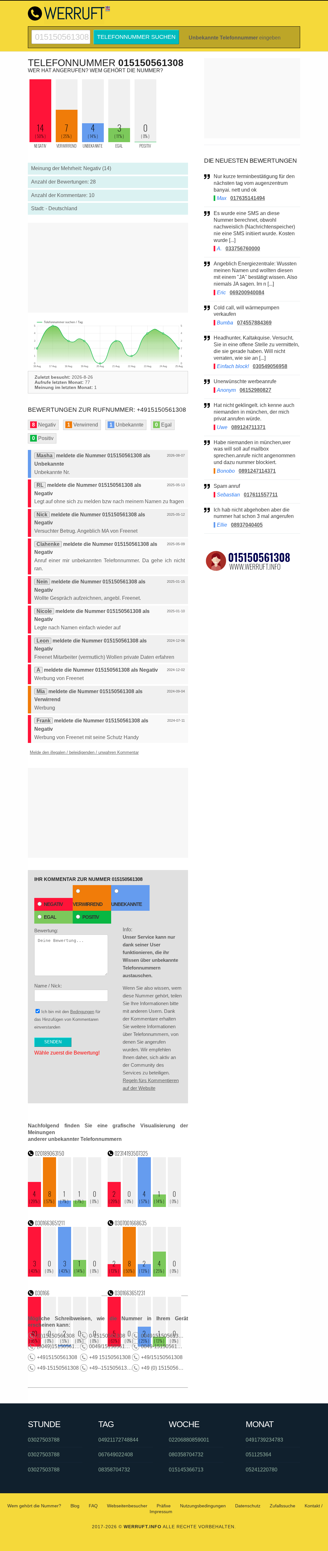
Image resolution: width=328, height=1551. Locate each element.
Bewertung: (46, 930)
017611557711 (261, 494)
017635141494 (247, 198)
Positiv (90, 917)
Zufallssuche (282, 1505)
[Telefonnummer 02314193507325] (144, 1205)
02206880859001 (189, 1440)
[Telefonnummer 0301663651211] (65, 1275)
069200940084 (247, 292)
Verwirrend (87, 904)
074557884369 (254, 322)
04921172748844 (118, 1440)
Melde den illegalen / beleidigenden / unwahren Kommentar (84, 752)
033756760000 (243, 248)
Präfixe (164, 1505)
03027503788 (44, 1440)
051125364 (258, 1454)
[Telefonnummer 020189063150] (65, 1205)
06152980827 (255, 390)
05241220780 (261, 1469)
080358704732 (186, 1454)
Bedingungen (82, 1011)
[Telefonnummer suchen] (60, 32)
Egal (50, 917)
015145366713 (186, 1469)
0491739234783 (264, 1440)
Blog (74, 1505)
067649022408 (115, 1454)
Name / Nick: (48, 985)
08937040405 (247, 525)
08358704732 (114, 1469)
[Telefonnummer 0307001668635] (144, 1275)
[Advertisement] (108, 268)
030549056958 (270, 366)
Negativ (53, 904)
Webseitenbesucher (127, 1505)
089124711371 (248, 427)
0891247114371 (257, 471)
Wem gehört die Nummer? (34, 1505)
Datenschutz (247, 1505)
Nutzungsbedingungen (203, 1505)
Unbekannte (126, 904)
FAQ (93, 1505)
